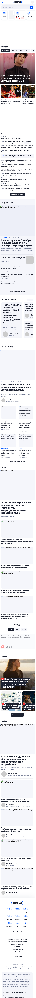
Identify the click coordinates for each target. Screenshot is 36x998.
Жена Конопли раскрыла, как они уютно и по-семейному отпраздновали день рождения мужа (16, 507)
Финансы (17, 919)
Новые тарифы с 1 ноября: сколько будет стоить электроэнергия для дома (16, 243)
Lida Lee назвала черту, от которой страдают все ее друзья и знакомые (16, 387)
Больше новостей (16, 291)
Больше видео (16, 715)
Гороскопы (9, 919)
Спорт (21, 50)
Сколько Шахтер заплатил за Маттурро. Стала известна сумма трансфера (16, 566)
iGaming (25, 926)
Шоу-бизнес (5, 50)
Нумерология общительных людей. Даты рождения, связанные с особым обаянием (30, 326)
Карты (25, 919)
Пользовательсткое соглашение (17, 941)
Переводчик (9, 926)
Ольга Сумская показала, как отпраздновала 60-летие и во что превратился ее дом (11, 101)
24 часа (11, 629)
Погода (27, 50)
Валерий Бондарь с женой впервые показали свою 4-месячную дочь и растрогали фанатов (14, 616)
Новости (9, 912)
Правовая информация (17, 944)
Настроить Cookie (17, 956)
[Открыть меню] (2, 2)
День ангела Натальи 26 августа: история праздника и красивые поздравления (17, 282)
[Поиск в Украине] (31, 7)
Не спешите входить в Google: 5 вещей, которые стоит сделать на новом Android (17, 267)
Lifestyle (14, 50)
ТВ (17, 926)
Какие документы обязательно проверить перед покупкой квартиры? (15, 800)
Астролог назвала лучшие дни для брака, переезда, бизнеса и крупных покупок (17, 888)
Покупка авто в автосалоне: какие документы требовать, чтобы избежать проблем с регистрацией (16, 829)
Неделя (24, 629)
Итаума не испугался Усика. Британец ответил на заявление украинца (16, 591)
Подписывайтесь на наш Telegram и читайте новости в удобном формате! (18, 155)
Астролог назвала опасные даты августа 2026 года (16, 859)
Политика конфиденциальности (17, 939)
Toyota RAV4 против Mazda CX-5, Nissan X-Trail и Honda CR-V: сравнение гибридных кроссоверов (15, 636)
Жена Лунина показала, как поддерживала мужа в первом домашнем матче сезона (17, 541)
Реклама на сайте (17, 949)
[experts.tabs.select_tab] (28, 299)
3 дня (17, 629)
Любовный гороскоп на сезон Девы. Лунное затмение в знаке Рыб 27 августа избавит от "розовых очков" (30, 307)
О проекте (17, 954)
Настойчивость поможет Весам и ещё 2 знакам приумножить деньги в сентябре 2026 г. (12, 313)
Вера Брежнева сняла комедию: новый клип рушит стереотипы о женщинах (25, 452)
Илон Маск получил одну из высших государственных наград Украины (17, 275)
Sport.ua (17, 951)
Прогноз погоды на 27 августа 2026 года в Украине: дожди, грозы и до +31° (13, 257)
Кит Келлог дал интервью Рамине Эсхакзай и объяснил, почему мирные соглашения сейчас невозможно (26, 425)
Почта (17, 912)
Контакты (17, 946)
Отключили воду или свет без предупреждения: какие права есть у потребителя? (16, 760)
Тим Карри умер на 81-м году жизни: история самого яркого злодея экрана (8, 452)
